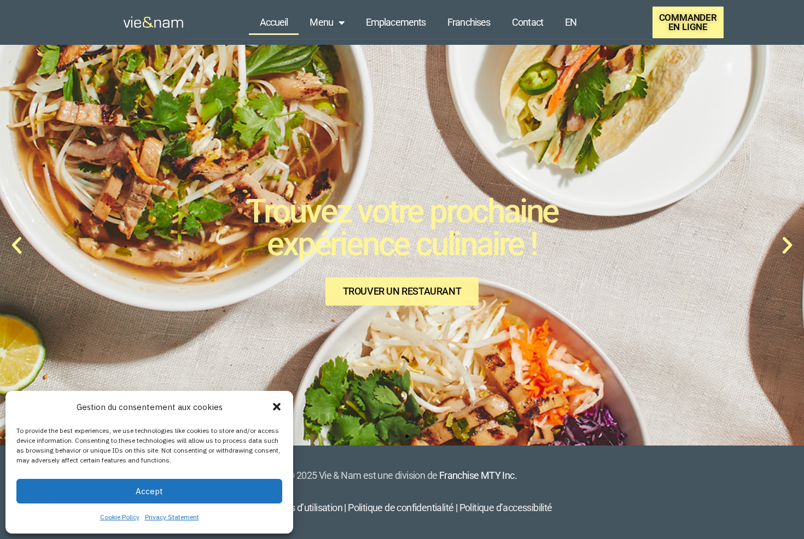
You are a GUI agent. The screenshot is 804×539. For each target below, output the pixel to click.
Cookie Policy (119, 517)
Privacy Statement (172, 517)
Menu (321, 22)
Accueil (274, 22)
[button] (276, 406)
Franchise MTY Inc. (478, 475)
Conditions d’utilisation (297, 507)
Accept (149, 491)
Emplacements (396, 22)
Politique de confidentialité (400, 507)
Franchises (468, 22)
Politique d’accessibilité (505, 507)
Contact (527, 22)
